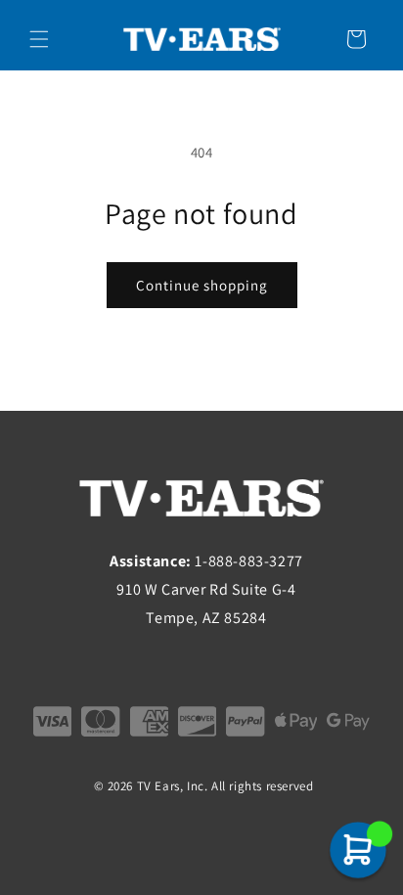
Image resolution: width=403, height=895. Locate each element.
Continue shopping (202, 285)
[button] (39, 39)
